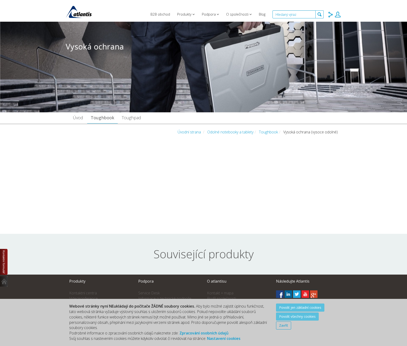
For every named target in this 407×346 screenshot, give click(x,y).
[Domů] (4, 281)
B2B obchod (160, 14)
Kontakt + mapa (220, 293)
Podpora (209, 14)
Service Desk (149, 293)
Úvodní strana (189, 132)
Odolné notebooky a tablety (230, 132)
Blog (262, 14)
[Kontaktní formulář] (4, 261)
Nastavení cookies (223, 338)
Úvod (78, 117)
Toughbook (102, 117)
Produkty (184, 14)
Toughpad (131, 117)
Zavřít (283, 325)
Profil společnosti (221, 298)
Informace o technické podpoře (164, 298)
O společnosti (237, 14)
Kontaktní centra (83, 293)
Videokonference (83, 298)
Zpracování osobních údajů (203, 333)
